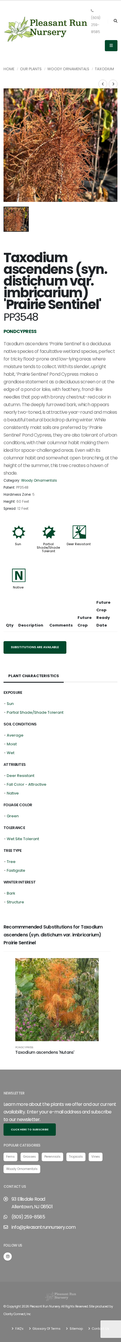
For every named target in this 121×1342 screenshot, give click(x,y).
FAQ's (18, 1328)
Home (9, 68)
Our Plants (31, 68)
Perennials (52, 1156)
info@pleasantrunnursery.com (43, 1227)
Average (15, 735)
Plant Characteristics (33, 676)
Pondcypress (24, 1047)
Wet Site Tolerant (23, 839)
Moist (12, 744)
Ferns (10, 1156)
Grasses (29, 1156)
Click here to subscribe (29, 1129)
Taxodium (104, 68)
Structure (15, 902)
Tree (11, 861)
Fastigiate (16, 870)
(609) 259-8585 (95, 25)
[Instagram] (8, 1256)
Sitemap (76, 1328)
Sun (18, 544)
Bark (11, 893)
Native (18, 587)
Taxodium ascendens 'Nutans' (44, 1052)
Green (13, 816)
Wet (10, 753)
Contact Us (100, 1328)
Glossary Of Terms (46, 1328)
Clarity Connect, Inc (17, 1314)
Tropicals (76, 1156)
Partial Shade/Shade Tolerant (48, 547)
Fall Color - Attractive (26, 784)
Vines (95, 1156)
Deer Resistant (79, 544)
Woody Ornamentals (68, 68)
